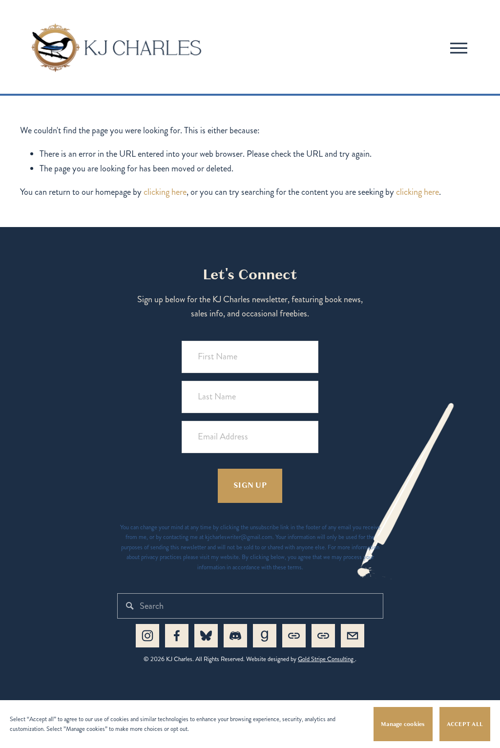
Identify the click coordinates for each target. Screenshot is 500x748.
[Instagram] (147, 635)
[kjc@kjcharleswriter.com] (352, 635)
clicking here (165, 192)
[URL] (294, 635)
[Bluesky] (206, 635)
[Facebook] (176, 635)
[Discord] (235, 635)
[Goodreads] (264, 635)
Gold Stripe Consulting (326, 659)
